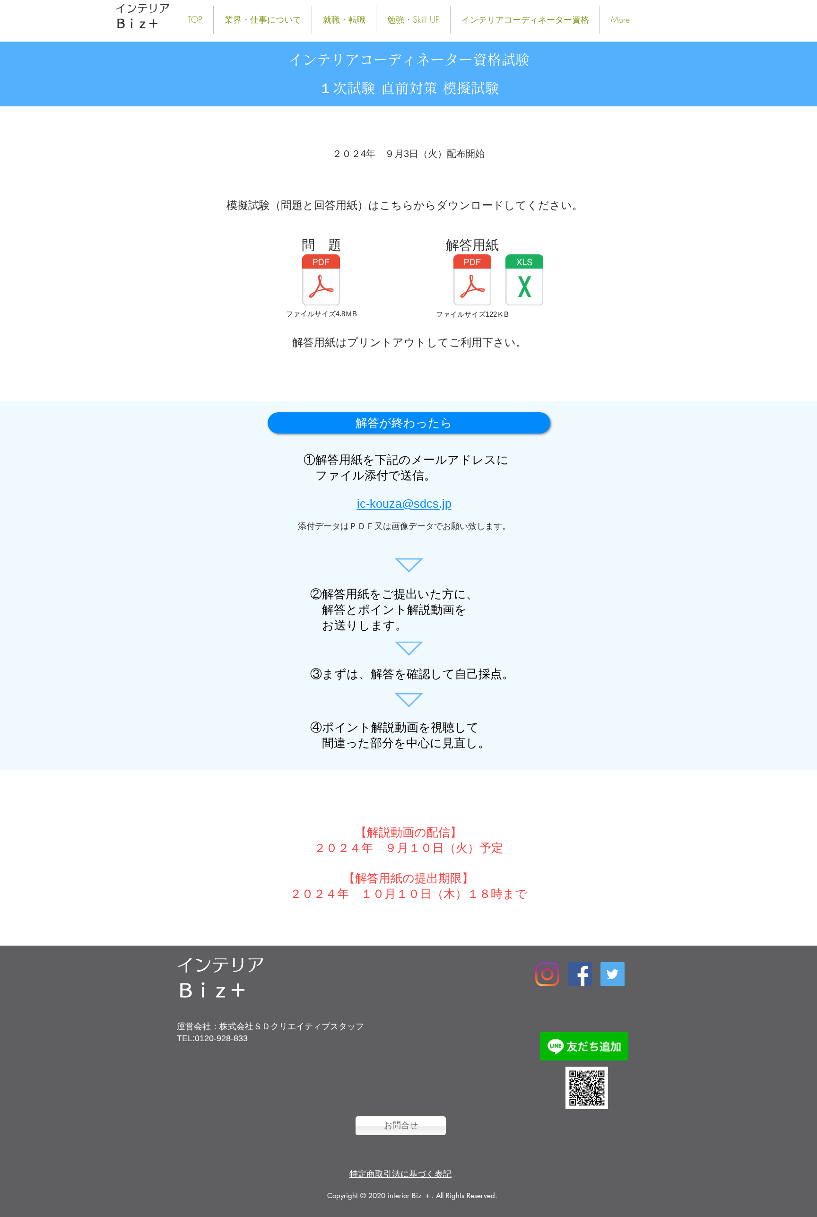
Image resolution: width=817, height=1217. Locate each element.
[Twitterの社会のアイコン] (612, 974)
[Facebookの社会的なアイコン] (580, 974)
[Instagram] (547, 974)
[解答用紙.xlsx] (524, 281)
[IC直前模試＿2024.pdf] (321, 281)
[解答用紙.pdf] (472, 281)
